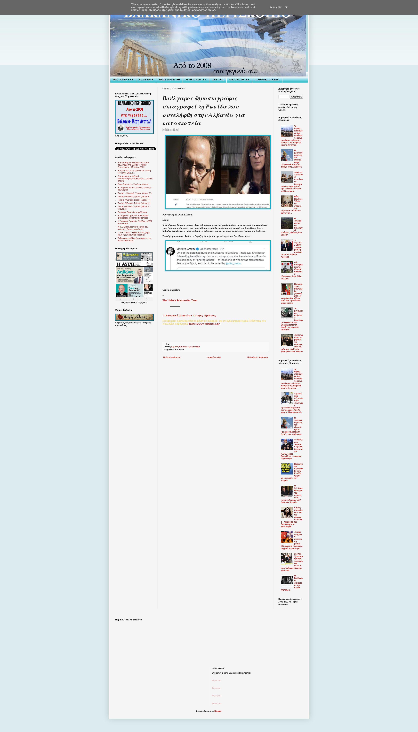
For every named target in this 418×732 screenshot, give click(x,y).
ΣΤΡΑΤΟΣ (218, 79)
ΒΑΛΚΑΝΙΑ (146, 79)
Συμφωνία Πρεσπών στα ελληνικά (132, 212)
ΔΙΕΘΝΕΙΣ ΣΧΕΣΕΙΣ (267, 79)
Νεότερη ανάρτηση (171, 357)
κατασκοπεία (194, 347)
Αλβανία (174, 347)
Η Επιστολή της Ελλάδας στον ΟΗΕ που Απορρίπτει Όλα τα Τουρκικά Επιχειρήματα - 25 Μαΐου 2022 (133, 164)
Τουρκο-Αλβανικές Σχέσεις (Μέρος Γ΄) (134, 200)
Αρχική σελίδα (214, 357)
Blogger (218, 711)
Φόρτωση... (217, 680)
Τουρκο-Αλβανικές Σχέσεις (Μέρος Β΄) (134, 196)
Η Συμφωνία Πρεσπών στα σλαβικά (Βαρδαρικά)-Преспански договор (133, 216)
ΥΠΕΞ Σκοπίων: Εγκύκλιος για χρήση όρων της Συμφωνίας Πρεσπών (134, 233)
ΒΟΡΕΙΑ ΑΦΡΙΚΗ (195, 79)
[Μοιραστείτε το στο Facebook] (173, 129)
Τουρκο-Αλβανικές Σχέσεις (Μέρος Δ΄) (134, 203)
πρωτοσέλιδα (128, 303)
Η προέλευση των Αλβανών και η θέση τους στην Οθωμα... (134, 171)
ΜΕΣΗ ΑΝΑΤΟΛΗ (169, 79)
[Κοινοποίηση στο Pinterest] (176, 129)
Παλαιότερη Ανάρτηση (257, 357)
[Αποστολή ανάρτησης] (167, 344)
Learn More (275, 7)
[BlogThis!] (167, 129)
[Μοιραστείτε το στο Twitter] (170, 129)
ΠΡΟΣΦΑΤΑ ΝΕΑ (123, 79)
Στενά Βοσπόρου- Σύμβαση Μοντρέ (133, 184)
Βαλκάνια (183, 347)
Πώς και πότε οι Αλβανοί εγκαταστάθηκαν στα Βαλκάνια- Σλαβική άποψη (135, 178)
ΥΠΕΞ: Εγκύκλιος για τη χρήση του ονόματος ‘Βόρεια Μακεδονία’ (133, 228)
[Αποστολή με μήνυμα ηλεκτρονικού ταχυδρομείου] (164, 129)
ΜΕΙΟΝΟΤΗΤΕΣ (239, 79)
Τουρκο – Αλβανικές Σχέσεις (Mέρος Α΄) (135, 193)
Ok (286, 7)
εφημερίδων (142, 303)
